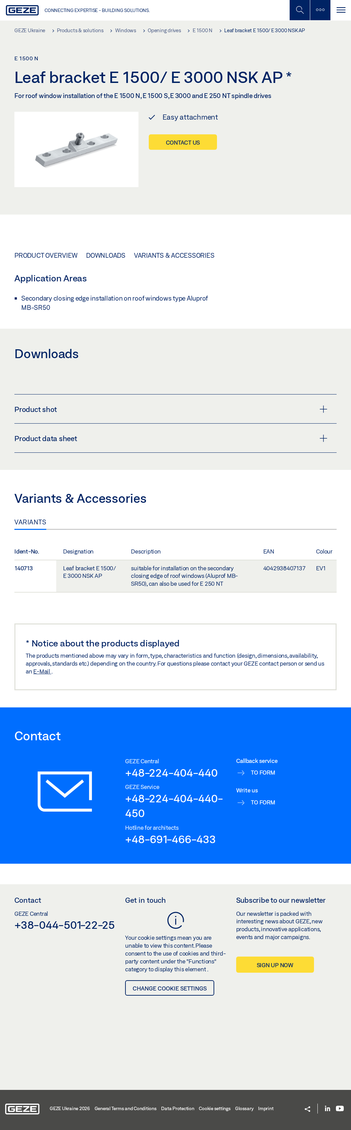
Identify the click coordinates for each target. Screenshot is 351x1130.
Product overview (45, 255)
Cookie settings (214, 1108)
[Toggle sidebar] (320, 10)
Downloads (105, 255)
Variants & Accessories (174, 255)
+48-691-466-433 (170, 839)
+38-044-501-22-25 (64, 925)
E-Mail (42, 671)
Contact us (183, 142)
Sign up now (275, 965)
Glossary (244, 1108)
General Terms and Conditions (126, 1108)
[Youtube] (340, 1109)
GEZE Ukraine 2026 (70, 1108)
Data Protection (177, 1108)
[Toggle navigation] (340, 10)
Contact (27, 900)
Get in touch (145, 900)
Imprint (265, 1108)
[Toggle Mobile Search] (299, 10)
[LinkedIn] (327, 1109)
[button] (307, 1110)
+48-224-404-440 (171, 772)
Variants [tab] (30, 522)
